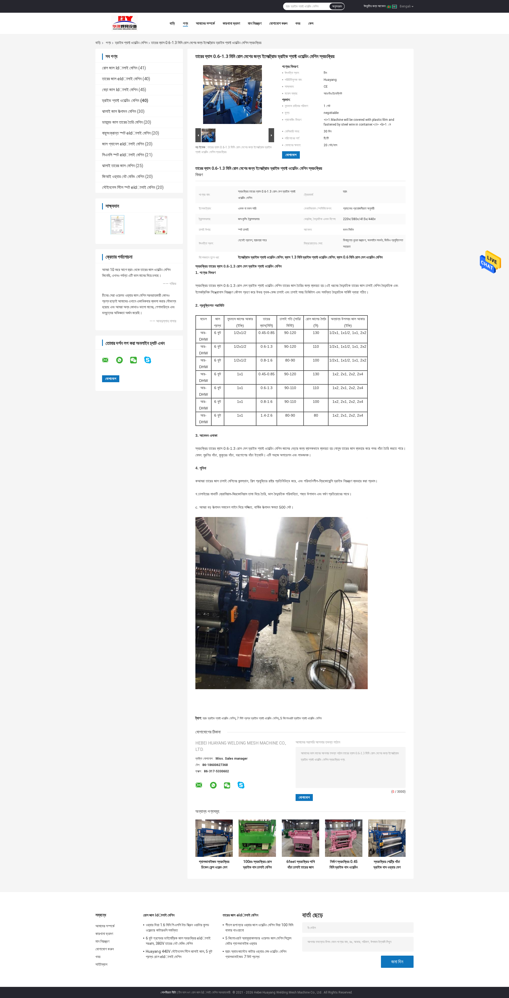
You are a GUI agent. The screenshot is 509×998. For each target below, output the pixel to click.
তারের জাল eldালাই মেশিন (122, 78)
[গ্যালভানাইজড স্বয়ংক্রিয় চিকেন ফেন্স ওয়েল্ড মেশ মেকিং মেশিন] (214, 838)
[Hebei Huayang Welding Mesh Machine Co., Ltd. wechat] (136, 360)
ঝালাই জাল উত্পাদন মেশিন (119, 111)
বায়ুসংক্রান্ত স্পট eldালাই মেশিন (126, 133)
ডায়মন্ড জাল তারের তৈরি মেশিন (122, 122)
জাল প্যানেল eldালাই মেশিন (123, 143)
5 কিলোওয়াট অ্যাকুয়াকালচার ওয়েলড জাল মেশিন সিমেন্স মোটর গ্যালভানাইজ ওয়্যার (258, 941)
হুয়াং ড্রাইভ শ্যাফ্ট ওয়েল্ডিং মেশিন (219, 718)
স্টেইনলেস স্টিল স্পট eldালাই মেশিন (128, 187)
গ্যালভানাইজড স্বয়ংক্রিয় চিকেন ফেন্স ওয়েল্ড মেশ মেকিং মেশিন (214, 864)
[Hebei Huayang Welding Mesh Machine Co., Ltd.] (124, 23)
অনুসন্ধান (337, 6)
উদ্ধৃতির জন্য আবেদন (374, 6)
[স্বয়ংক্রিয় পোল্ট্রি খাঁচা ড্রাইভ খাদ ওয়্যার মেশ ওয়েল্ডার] (387, 838)
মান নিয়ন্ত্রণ (254, 23)
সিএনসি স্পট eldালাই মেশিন (123, 154)
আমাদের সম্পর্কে (205, 23)
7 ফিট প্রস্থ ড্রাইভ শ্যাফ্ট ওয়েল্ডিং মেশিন (258, 718)
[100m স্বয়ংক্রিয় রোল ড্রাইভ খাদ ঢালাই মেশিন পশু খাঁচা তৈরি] (257, 838)
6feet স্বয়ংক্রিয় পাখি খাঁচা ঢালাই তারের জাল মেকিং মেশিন (300, 864)
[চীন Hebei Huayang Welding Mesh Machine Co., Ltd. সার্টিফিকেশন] (117, 224)
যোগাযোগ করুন (278, 23)
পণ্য (185, 23)
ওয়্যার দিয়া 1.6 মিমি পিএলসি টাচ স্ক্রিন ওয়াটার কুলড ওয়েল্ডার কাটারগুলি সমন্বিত (177, 927)
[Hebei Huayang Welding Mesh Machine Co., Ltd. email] (108, 360)
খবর (297, 23)
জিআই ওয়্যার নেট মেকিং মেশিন (123, 176)
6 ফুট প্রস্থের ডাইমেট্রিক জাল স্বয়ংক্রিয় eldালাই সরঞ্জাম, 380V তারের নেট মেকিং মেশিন (178, 941)
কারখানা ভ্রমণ (231, 23)
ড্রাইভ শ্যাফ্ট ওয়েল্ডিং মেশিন (131, 43)
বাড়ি (172, 23)
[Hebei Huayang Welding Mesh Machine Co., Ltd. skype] (151, 360)
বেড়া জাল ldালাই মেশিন (120, 89)
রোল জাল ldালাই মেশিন (119, 67)
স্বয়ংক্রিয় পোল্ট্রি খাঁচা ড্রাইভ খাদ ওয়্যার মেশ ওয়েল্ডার (387, 864)
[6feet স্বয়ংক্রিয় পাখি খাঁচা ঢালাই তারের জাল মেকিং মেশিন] (300, 838)
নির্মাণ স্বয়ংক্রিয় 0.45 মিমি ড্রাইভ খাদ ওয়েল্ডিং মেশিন (344, 864)
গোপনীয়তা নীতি (168, 992)
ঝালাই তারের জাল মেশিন (118, 165)
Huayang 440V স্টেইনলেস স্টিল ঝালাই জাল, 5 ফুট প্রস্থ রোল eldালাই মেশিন (179, 954)
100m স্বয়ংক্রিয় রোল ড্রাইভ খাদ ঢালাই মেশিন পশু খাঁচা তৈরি (257, 864)
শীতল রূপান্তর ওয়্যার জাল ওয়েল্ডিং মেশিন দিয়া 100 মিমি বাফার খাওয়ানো (259, 927)
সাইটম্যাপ (101, 964)
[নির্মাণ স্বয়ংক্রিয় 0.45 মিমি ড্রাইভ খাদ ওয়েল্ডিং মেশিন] (343, 838)
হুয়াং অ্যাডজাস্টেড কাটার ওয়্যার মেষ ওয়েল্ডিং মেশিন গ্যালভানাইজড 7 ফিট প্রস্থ (255, 954)
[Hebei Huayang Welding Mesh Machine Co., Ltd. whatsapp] (122, 360)
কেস (310, 23)
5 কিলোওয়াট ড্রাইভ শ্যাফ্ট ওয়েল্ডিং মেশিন (301, 718)
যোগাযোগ (291, 155)
